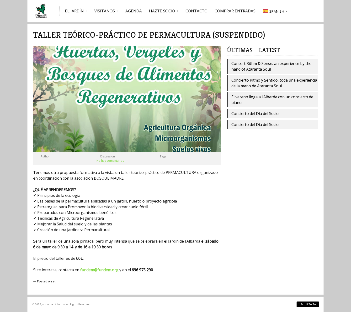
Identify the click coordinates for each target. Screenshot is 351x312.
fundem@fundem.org (99, 269)
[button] (276, 11)
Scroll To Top (308, 304)
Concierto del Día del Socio (255, 113)
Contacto (196, 11)
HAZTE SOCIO (162, 11)
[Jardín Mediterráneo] (41, 11)
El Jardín (74, 11)
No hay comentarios (110, 161)
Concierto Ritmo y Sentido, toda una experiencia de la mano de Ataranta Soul (274, 83)
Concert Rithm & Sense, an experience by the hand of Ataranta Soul (271, 66)
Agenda (133, 11)
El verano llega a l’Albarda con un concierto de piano (272, 99)
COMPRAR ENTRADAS (235, 11)
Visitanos (104, 11)
